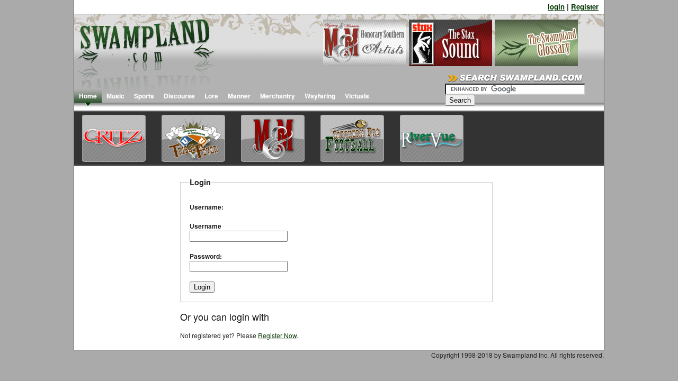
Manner (239, 96)
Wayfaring (320, 96)
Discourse (179, 96)
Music (115, 96)
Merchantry (277, 96)
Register (585, 7)
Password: (206, 256)
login (556, 7)
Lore (211, 96)
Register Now (277, 335)
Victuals (357, 96)
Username (205, 226)
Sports (144, 96)
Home (88, 96)
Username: (207, 207)
